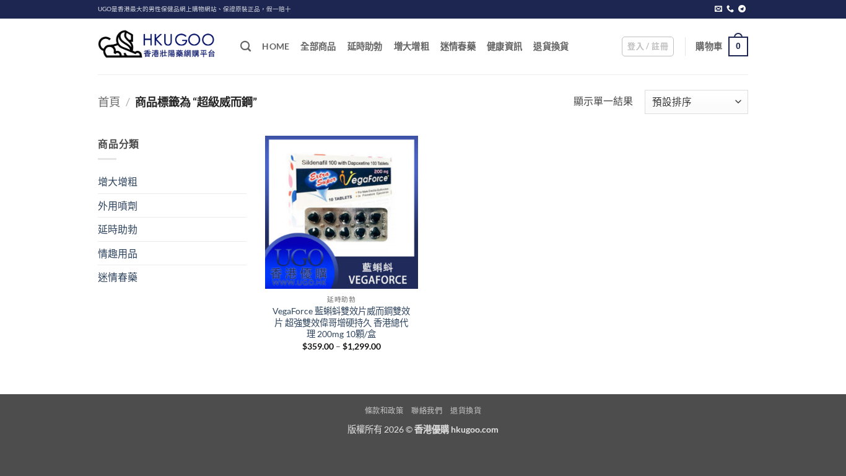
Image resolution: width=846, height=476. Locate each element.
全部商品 (318, 46)
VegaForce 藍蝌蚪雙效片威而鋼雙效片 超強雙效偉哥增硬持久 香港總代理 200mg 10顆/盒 (341, 322)
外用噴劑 (117, 205)
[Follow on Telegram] (742, 9)
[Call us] (730, 9)
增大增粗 (411, 46)
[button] (648, 46)
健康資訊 (504, 46)
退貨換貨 (551, 46)
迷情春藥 (458, 46)
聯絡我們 (426, 410)
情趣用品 (117, 253)
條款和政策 (384, 410)
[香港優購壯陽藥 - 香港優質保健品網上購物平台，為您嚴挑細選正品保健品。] (160, 46)
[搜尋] (245, 47)
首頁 (109, 101)
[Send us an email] (718, 9)
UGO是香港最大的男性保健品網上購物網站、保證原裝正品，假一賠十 (194, 9)
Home (275, 46)
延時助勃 (365, 46)
